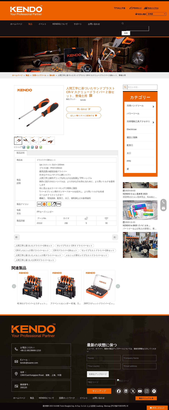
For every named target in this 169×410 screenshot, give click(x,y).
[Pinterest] (154, 391)
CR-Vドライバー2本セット (65, 250)
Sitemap (107, 406)
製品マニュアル (145, 398)
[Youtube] (140, 391)
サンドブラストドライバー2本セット (98, 250)
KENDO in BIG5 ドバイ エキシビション (137, 223)
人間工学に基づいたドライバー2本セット (34, 246)
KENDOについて (46, 398)
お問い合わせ (99, 398)
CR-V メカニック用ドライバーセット (32, 250)
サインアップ (99, 391)
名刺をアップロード (98, 374)
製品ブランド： (71, 99)
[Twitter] (133, 391)
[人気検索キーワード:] (125, 87)
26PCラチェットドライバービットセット (99, 303)
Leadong (99, 406)
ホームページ (19, 398)
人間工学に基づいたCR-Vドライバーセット (35, 260)
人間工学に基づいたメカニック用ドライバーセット (38, 255)
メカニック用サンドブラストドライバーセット (86, 255)
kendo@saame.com (29, 363)
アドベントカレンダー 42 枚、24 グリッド (65, 303)
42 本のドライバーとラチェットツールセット (32, 303)
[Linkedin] (126, 391)
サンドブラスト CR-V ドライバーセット (74, 246)
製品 (32, 398)
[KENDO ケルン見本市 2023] (140, 186)
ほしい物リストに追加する (82, 115)
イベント (84, 398)
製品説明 (20, 153)
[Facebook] (119, 391)
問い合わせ (82, 109)
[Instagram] (147, 391)
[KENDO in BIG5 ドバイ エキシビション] (140, 217)
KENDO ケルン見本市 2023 (135, 192)
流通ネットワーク (67, 398)
